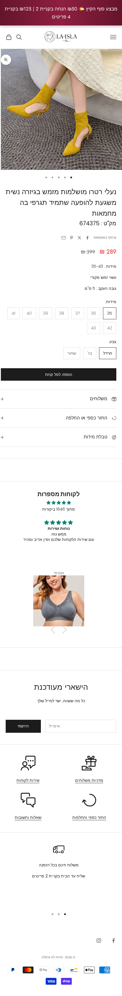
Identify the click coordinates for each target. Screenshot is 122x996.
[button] (54, 630)
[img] (58, 502)
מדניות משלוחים (89, 780)
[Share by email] (63, 237)
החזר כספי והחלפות (89, 817)
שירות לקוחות (27, 780)
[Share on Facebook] (87, 237)
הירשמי (23, 726)
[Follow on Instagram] (99, 940)
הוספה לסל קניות (58, 374)
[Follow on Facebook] (113, 940)
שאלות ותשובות (28, 817)
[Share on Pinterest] (71, 237)
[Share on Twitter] (79, 237)
